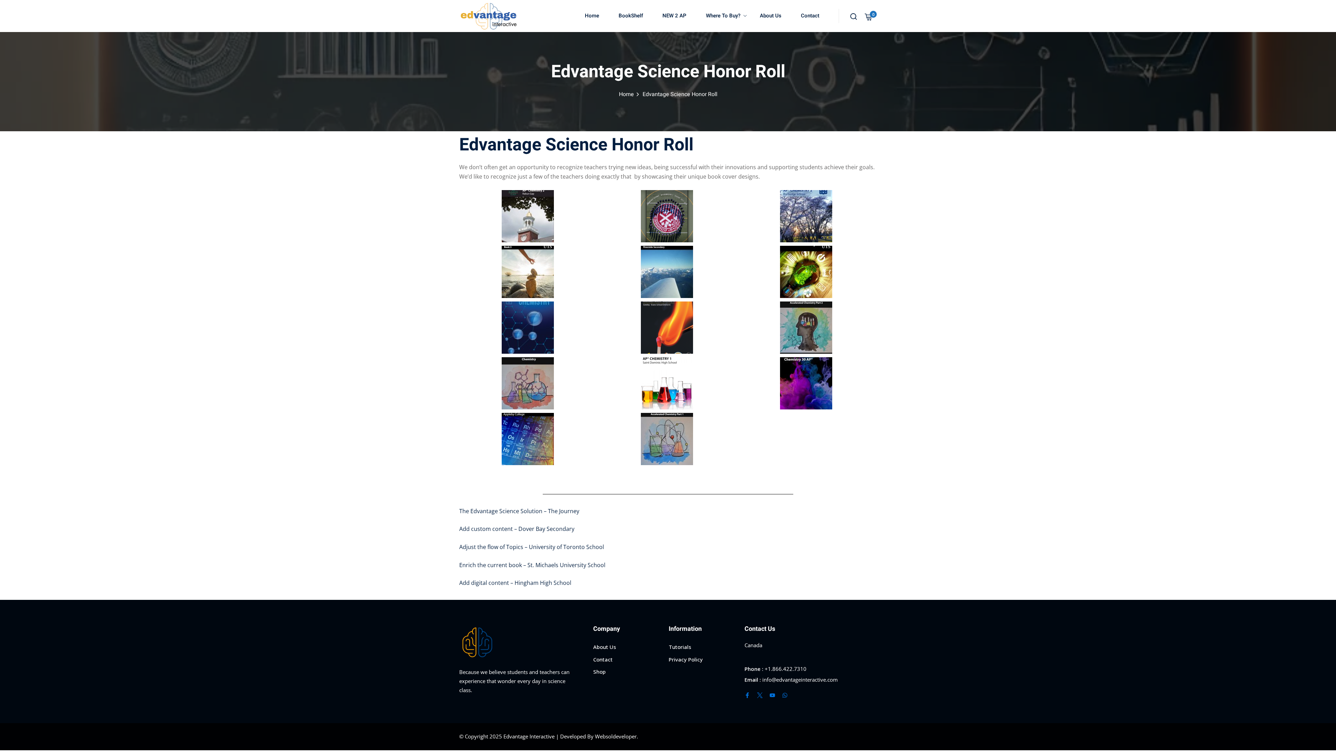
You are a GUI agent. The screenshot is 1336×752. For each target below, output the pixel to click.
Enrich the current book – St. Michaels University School (532, 565)
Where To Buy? (723, 15)
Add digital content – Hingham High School (515, 583)
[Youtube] (772, 695)
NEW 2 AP (674, 15)
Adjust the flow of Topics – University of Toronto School (531, 547)
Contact (810, 15)
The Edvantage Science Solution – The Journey (519, 511)
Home (592, 15)
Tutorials (680, 646)
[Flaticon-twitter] (760, 695)
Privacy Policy (686, 659)
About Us (770, 15)
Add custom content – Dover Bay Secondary (516, 529)
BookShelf (631, 15)
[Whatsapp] (785, 695)
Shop (599, 671)
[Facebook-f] (747, 695)
